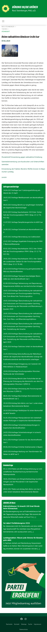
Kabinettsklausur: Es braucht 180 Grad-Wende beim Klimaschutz (21, 507)
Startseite (9, 624)
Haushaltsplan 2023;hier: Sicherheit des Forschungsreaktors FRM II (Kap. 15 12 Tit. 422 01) (22, 215)
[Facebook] (21, 619)
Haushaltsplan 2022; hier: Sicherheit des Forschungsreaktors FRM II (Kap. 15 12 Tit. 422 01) (23, 251)
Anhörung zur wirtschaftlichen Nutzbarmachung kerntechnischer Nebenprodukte (23, 471)
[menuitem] (9, 624)
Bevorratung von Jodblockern (29, 237)
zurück (4, 177)
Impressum (37, 624)
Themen (5, 29)
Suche (30, 624)
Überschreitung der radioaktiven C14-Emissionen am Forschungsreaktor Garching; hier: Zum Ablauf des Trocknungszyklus (22, 293)
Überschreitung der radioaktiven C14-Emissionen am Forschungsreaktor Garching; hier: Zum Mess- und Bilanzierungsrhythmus (22, 316)
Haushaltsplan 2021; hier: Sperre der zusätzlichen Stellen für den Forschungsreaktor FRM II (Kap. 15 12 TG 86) (22, 261)
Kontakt (16, 624)
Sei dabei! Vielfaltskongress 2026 (16, 523)
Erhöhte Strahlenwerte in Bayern (30, 447)
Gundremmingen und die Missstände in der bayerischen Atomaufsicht (23, 482)
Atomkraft (6, 31)
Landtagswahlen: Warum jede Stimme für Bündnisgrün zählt (23, 539)
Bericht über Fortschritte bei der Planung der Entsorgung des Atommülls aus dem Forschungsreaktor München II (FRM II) (23, 381)
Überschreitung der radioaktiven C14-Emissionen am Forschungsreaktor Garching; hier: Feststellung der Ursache (22, 326)
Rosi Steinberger (8, 27)
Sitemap (23, 624)
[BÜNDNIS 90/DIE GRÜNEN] (6, 9)
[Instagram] (25, 619)
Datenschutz (23, 629)
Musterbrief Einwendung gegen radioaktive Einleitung (22, 157)
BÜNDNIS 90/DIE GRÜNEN (25, 7)
